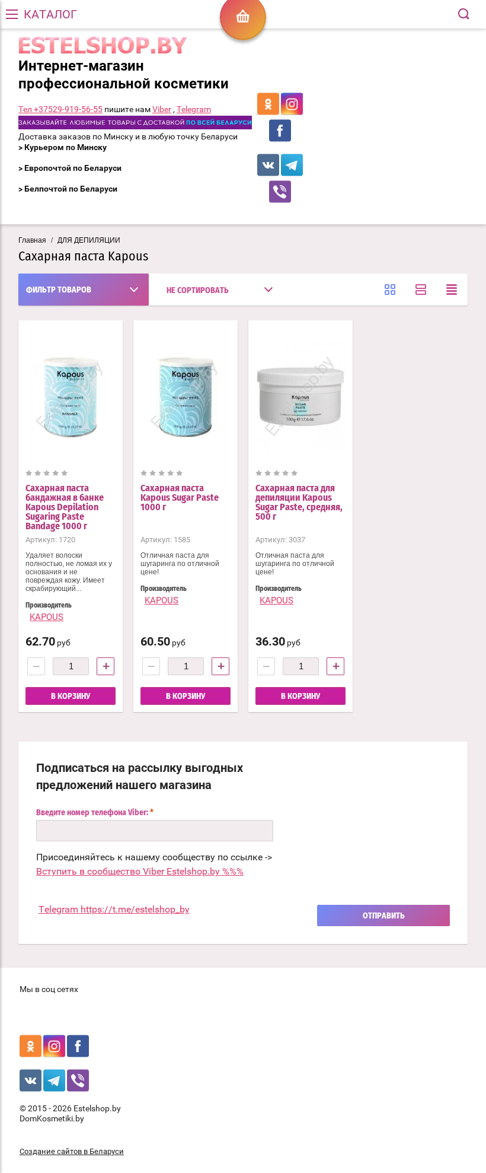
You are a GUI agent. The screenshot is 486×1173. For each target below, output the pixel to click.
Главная (32, 240)
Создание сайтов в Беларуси (72, 1151)
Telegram (194, 109)
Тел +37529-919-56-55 (60, 109)
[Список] (420, 289)
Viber (161, 109)
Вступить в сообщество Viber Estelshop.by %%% (140, 871)
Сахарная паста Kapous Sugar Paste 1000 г (179, 498)
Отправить (384, 916)
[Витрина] (390, 289)
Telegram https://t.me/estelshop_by (114, 909)
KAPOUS (46, 617)
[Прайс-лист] (451, 289)
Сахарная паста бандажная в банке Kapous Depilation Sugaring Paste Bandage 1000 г (64, 507)
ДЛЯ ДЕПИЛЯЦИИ (88, 240)
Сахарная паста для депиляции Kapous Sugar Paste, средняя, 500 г (299, 503)
